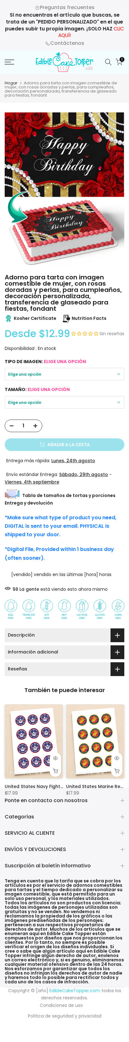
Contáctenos (67, 43)
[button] (85, 334)
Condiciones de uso (61, 1005)
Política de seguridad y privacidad (64, 1016)
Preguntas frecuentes (67, 7)
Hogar (11, 83)
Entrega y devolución (29, 503)
